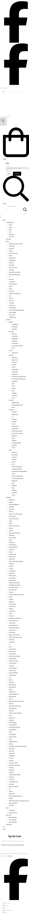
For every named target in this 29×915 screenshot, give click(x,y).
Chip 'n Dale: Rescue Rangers (16, 561)
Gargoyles (11, 601)
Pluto (10, 715)
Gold (13, 464)
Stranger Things (13, 763)
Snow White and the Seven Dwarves (18, 746)
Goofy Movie (12, 611)
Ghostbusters (12, 258)
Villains (11, 791)
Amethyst (14, 357)
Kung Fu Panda (12, 658)
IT (9, 277)
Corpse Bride (12, 571)
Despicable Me (12, 580)
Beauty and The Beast (14, 533)
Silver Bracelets (13, 817)
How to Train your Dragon (15, 637)
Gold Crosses (15, 426)
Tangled (11, 772)
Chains (10, 350)
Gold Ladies (15, 326)
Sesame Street (12, 736)
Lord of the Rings (13, 672)
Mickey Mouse (12, 684)
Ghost (10, 255)
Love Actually (12, 675)
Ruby (13, 390)
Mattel (10, 680)
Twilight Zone (12, 317)
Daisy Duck (11, 573)
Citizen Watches (10, 222)
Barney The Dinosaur (14, 525)
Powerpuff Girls (13, 725)
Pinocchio (11, 710)
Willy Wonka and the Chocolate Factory (19, 800)
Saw (10, 296)
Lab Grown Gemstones (17, 478)
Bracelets (11, 331)
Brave (10, 540)
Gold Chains (15, 352)
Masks (10, 286)
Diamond (14, 334)
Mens (10, 229)
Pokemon (11, 720)
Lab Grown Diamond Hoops (19, 376)
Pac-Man (11, 703)
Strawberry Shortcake (14, 765)
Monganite (14, 381)
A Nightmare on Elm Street (16, 243)
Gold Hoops (15, 371)
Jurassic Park (12, 649)
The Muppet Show (13, 781)
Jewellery (8, 319)
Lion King (11, 665)
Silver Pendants (13, 822)
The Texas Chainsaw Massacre (16, 310)
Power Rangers (13, 722)
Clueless (11, 566)
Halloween (11, 265)
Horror (7, 241)
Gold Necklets (15, 402)
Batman (11, 528)
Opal (13, 383)
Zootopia (11, 805)
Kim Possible (12, 653)
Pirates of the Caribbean (15, 713)
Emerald (14, 364)
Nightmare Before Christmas (16, 701)
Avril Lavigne (12, 516)
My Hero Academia (13, 694)
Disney (10, 224)
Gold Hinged (15, 369)
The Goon (11, 303)
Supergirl (11, 767)
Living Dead (12, 281)
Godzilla (11, 608)
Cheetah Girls (12, 556)
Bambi (10, 521)
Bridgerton (12, 542)
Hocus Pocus (12, 630)
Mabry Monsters (13, 284)
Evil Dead (11, 248)
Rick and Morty (12, 729)
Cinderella (11, 563)
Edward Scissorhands (14, 582)
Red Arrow (11, 234)
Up (9, 789)
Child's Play (12, 246)
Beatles (11, 530)
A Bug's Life (12, 499)
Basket (9, 173)
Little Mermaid (13, 668)
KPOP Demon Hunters (14, 656)
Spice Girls (11, 751)
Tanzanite (14, 395)
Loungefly (8, 497)
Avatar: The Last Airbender (15, 514)
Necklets (11, 400)
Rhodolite (14, 485)
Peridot (14, 388)
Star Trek (11, 758)
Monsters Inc (12, 691)
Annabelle (11, 507)
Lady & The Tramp (13, 661)
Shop (4, 220)
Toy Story (11, 784)
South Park (11, 748)
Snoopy (11, 744)
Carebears (11, 549)
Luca (10, 677)
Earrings (11, 355)
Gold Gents (15, 341)
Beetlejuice (12, 535)
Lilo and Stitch (12, 663)
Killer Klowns (12, 651)
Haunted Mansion (13, 625)
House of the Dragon (14, 635)
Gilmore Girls (12, 606)
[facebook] (16, 42)
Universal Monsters (14, 786)
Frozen (10, 597)
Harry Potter (12, 623)
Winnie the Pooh (13, 803)
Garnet (13, 367)
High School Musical (14, 627)
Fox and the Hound (13, 587)
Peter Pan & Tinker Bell (15, 706)
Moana (10, 689)
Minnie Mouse (12, 687)
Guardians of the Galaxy (15, 618)
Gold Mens (14, 329)
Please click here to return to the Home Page (12, 845)
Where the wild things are (15, 796)
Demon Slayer (12, 575)
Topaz (13, 398)
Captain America (13, 547)
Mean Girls (11, 682)
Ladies (10, 227)
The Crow (11, 300)
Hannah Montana (13, 620)
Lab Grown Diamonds (17, 345)
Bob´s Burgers (12, 537)
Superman (11, 770)
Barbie (10, 523)
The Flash (11, 777)
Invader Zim (12, 642)
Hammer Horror (13, 267)
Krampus (11, 279)
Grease (10, 613)
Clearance (8, 239)
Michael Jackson (13, 812)
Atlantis (11, 511)
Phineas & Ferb (13, 708)
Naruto (11, 699)
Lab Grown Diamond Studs (18, 379)
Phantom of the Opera (15, 293)
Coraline (11, 568)
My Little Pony (12, 696)
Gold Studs (14, 374)
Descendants (12, 578)
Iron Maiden (12, 810)
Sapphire (14, 393)
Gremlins (11, 262)
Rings (10, 450)
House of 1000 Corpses (14, 274)
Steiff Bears (9, 824)
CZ (12, 416)
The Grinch (11, 779)
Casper (10, 552)
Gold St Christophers (17, 431)
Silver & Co (8, 815)
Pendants (11, 409)
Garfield (11, 599)
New (10, 232)
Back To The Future (14, 518)
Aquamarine (15, 360)
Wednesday (12, 793)
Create (10, 856)
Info (4, 827)
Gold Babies (15, 324)
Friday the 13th (13, 589)
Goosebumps (12, 260)
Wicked (10, 798)
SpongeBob (12, 755)
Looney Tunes (12, 670)
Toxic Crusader (12, 312)
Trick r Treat (12, 315)
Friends (11, 592)
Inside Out (11, 639)
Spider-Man (12, 753)
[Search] (25, 209)
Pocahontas (12, 717)
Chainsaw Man (12, 554)
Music (7, 808)
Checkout (17, 173)
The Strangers (12, 307)
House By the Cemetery (15, 272)
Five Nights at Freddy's (14, 585)
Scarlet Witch (12, 734)
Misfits (10, 288)
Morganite (14, 435)
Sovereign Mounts (16, 443)
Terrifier (11, 298)
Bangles (11, 322)
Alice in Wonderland (14, 504)
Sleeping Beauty (13, 741)
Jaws (10, 646)
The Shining (12, 305)
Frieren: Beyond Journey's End (16, 594)
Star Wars (11, 236)
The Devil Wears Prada (14, 774)
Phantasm (11, 291)
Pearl (13, 348)
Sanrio (10, 732)
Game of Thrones (13, 253)
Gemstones (15, 336)
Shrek (10, 739)
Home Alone (12, 632)
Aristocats (11, 509)
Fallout (11, 251)
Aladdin (11, 502)
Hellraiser (11, 270)
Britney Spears (12, 544)
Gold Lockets (15, 428)
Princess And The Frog (14, 727)
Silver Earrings (12, 819)
